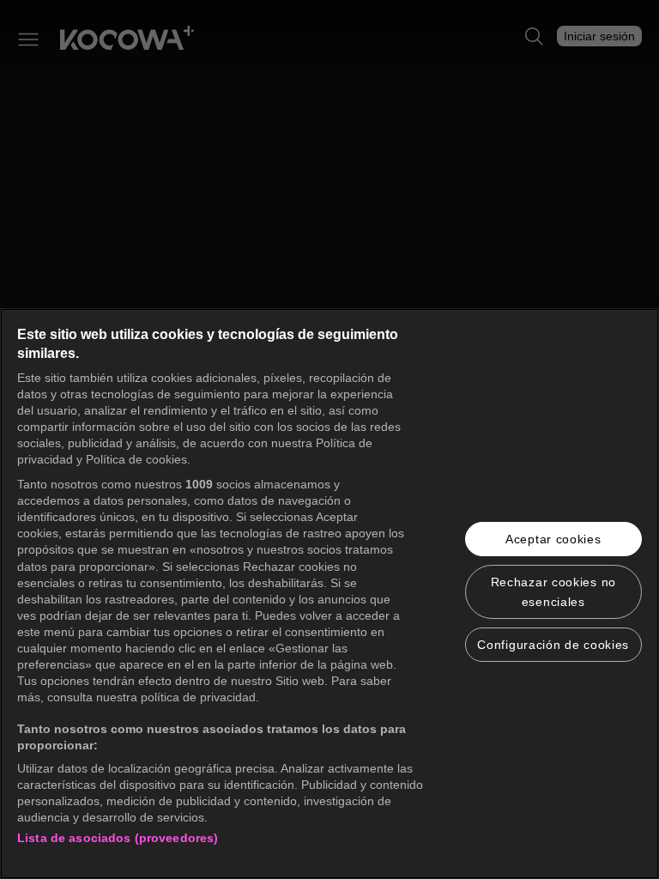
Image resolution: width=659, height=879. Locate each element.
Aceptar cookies (553, 539)
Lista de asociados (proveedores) (117, 838)
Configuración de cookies (553, 645)
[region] (329, 593)
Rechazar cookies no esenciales (553, 591)
